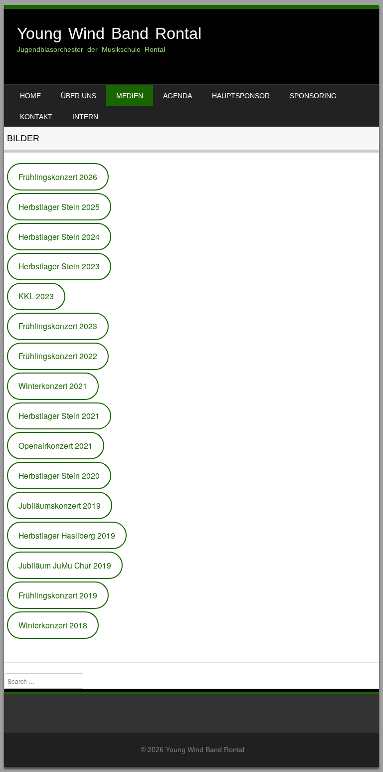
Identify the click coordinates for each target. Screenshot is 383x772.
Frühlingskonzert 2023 (57, 325)
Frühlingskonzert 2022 (57, 355)
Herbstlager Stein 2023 (59, 265)
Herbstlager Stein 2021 (59, 415)
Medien (129, 96)
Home (30, 96)
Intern (85, 117)
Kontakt (36, 117)
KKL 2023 (36, 295)
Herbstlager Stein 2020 (59, 475)
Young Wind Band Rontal (109, 33)
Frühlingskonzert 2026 (57, 176)
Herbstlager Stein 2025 (59, 206)
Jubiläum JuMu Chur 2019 (64, 565)
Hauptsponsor (241, 96)
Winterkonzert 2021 (52, 385)
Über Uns (78, 96)
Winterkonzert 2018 (52, 624)
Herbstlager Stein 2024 (59, 236)
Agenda (177, 96)
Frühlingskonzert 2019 (57, 594)
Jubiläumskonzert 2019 (59, 505)
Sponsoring (313, 96)
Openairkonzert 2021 (55, 445)
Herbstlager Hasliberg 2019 (66, 535)
